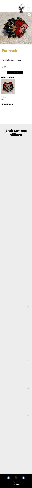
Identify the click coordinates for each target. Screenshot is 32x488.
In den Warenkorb (15, 72)
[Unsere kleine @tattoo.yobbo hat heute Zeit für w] (16, 156)
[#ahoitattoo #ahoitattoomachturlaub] (16, 265)
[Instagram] (16, 477)
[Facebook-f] (8, 477)
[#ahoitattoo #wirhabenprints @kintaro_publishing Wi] (16, 400)
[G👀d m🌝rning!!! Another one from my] (16, 183)
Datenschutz (16, 484)
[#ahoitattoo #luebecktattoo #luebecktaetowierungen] (16, 319)
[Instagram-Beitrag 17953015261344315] (16, 292)
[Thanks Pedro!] (16, 211)
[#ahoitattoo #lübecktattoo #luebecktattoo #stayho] (16, 427)
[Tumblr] (23, 477)
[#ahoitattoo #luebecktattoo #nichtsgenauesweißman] (16, 346)
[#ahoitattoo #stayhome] (16, 454)
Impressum (16, 482)
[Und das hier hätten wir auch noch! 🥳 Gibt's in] (16, 373)
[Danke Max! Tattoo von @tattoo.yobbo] (16, 238)
